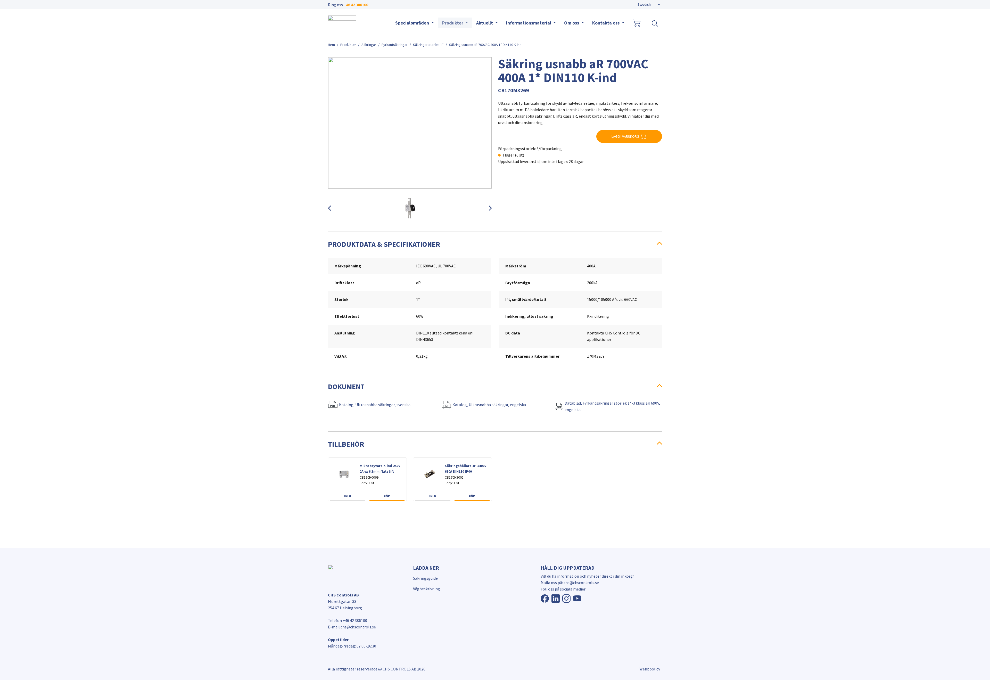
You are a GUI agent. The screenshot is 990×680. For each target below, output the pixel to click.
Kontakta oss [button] (606, 23)
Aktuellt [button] (485, 23)
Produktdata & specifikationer (384, 244)
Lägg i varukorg (625, 136)
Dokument (346, 386)
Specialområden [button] (412, 23)
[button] (649, 4)
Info (347, 496)
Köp (387, 496)
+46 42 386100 (356, 4)
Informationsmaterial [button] (529, 23)
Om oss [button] (572, 23)
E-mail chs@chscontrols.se (352, 626)
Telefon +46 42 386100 (347, 620)
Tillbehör (346, 444)
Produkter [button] (453, 23)
